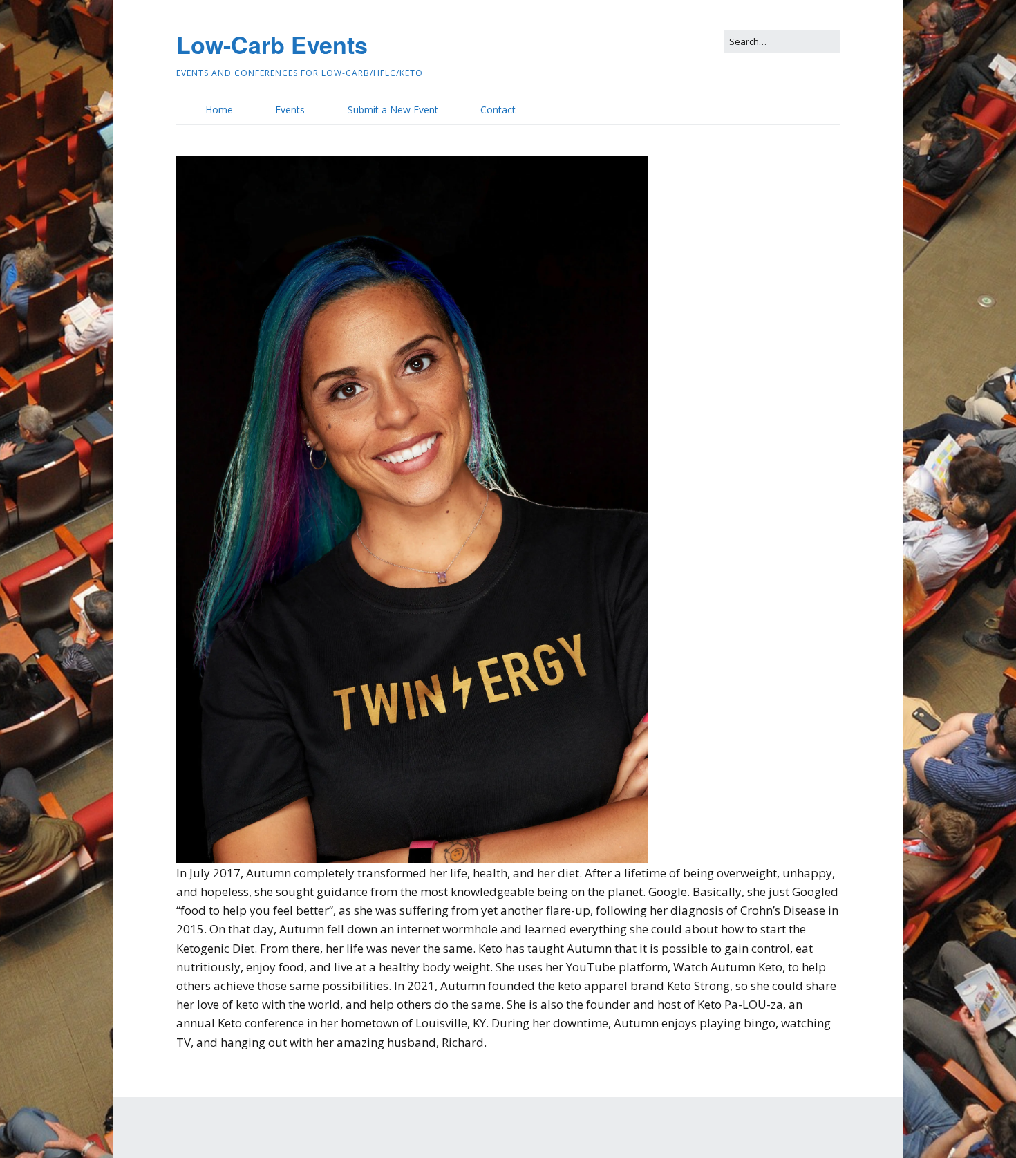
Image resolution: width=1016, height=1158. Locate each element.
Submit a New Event (393, 109)
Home (219, 109)
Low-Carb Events (272, 44)
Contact (498, 109)
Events (290, 109)
